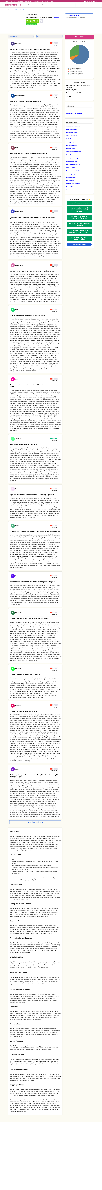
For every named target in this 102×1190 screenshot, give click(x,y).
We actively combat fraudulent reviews (79, 217)
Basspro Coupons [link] (71, 177)
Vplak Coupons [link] (70, 190)
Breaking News (28, 1)
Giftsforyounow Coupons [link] (73, 158)
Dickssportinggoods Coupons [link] (74, 170)
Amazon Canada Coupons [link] (73, 183)
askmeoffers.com (13, 5)
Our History (20, 1)
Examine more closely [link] (79, 244)
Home (6, 1)
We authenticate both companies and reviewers (79, 231)
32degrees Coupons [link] (71, 161)
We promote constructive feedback (79, 224)
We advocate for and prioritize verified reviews (79, 210)
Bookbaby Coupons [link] (71, 174)
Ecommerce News (39, 1)
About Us (13, 1)
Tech (52, 1)
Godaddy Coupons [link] (71, 138)
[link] (16, 21)
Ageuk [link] (38, 9)
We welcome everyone (79, 203)
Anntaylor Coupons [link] (71, 135)
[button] (79, 203)
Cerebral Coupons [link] (71, 167)
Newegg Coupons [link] (71, 142)
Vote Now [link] (55, 17)
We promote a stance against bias (79, 238)
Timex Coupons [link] (70, 154)
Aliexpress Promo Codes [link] (73, 126)
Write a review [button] (79, 37)
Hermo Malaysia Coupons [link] (73, 164)
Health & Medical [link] (17, 9)
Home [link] (9, 9)
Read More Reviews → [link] (35, 822)
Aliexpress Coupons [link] (71, 132)
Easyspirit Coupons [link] (71, 186)
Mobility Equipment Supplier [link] (29, 9)
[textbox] (49, 5)
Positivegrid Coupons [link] (72, 129)
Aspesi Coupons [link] (70, 148)
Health (46, 1)
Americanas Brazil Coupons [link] (73, 151)
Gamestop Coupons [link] (71, 145)
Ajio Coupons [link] (70, 180)
